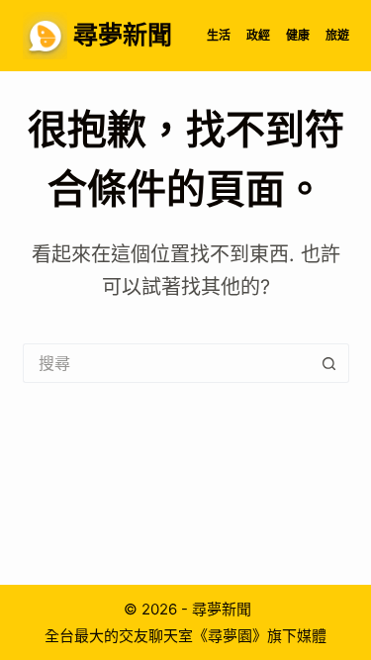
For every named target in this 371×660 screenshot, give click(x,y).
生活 (219, 35)
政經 (258, 35)
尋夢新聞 (122, 34)
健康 (298, 35)
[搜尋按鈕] (329, 363)
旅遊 (337, 35)
